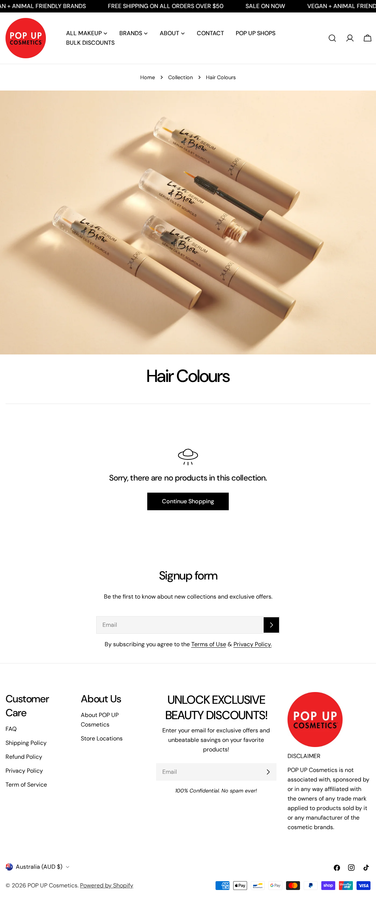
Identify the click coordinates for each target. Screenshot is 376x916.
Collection (180, 77)
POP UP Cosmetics (52, 885)
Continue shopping (188, 501)
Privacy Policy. (253, 644)
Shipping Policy (26, 743)
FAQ (11, 729)
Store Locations (102, 738)
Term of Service (26, 784)
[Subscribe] (271, 625)
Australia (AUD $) (39, 867)
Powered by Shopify (106, 885)
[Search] (332, 38)
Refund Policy (24, 757)
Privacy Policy (24, 771)
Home (147, 77)
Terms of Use (208, 644)
